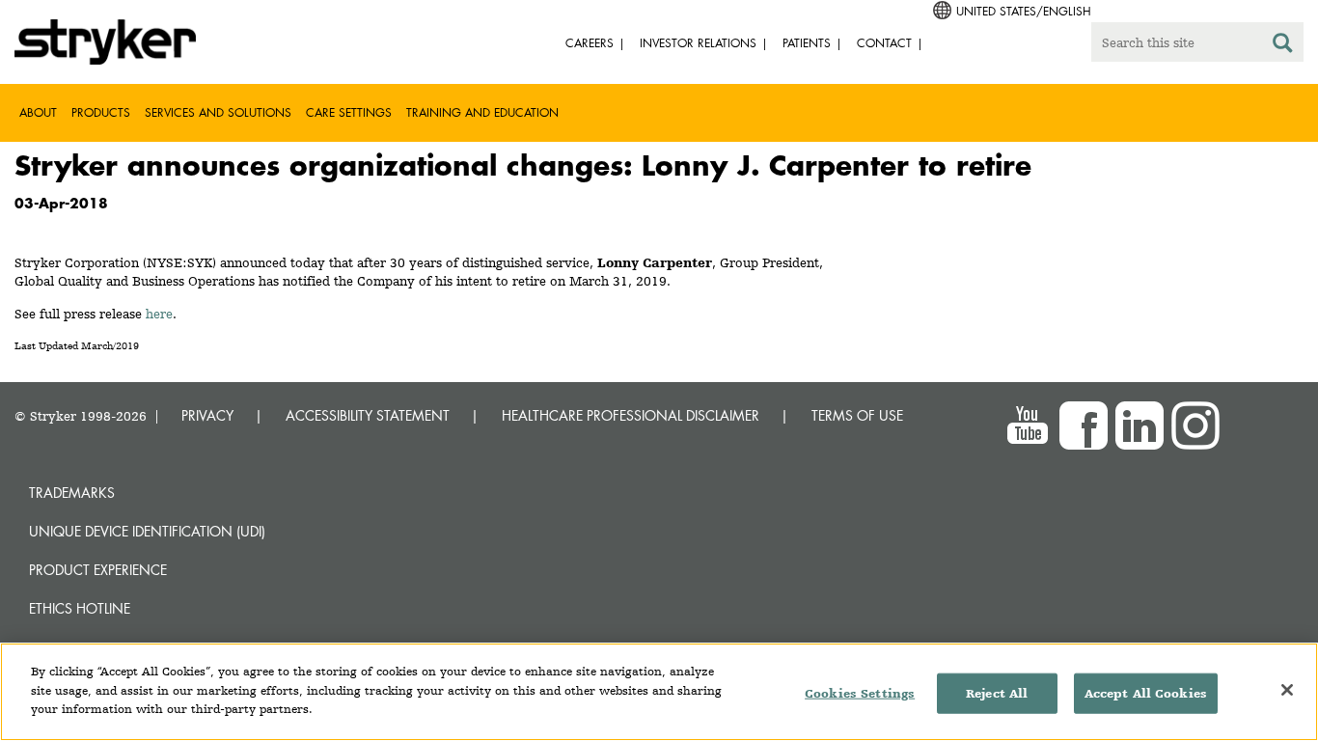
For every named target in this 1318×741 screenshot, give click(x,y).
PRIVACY (207, 415)
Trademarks (72, 492)
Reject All (997, 693)
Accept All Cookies (1146, 693)
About (38, 112)
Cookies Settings (860, 693)
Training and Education (482, 112)
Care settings (349, 112)
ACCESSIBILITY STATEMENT (368, 415)
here (159, 313)
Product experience (98, 570)
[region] (659, 692)
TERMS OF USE (857, 415)
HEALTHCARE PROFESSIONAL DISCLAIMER (630, 415)
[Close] (1287, 690)
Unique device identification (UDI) (147, 531)
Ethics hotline (79, 608)
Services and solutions (218, 112)
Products (100, 112)
